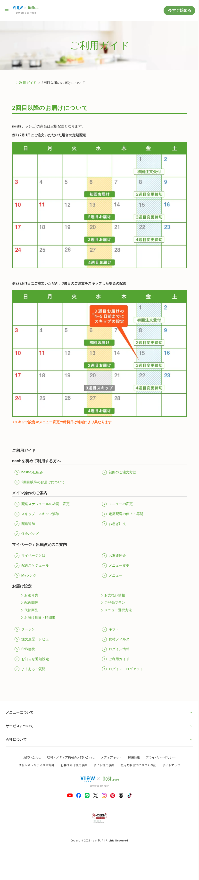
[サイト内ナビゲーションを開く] (7, 11)
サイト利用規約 (102, 759)
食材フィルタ (119, 639)
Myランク (29, 575)
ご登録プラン (114, 602)
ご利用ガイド (26, 83)
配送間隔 (31, 602)
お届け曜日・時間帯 (40, 617)
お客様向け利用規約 (72, 759)
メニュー (116, 575)
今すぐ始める (179, 10)
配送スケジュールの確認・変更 (45, 504)
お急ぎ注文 (117, 524)
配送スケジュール (35, 565)
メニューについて (19, 707)
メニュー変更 (119, 565)
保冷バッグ (30, 534)
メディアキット (109, 752)
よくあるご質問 (33, 669)
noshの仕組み (32, 472)
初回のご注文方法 (122, 472)
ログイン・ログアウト (126, 669)
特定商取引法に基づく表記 (137, 759)
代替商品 (31, 610)
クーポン (28, 629)
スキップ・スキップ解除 (40, 514)
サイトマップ (170, 759)
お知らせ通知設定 (35, 659)
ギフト (114, 629)
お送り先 (31, 595)
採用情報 (132, 752)
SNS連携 (28, 649)
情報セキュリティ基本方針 (35, 759)
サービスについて (19, 720)
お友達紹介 (117, 555)
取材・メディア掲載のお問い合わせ (69, 752)
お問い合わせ (30, 752)
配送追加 (28, 524)
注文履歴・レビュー (37, 639)
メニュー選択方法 (118, 610)
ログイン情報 (119, 649)
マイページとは (33, 555)
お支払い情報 (114, 595)
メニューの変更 (121, 504)
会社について (16, 734)
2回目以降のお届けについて (43, 482)
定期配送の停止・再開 (126, 514)
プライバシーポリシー (159, 752)
